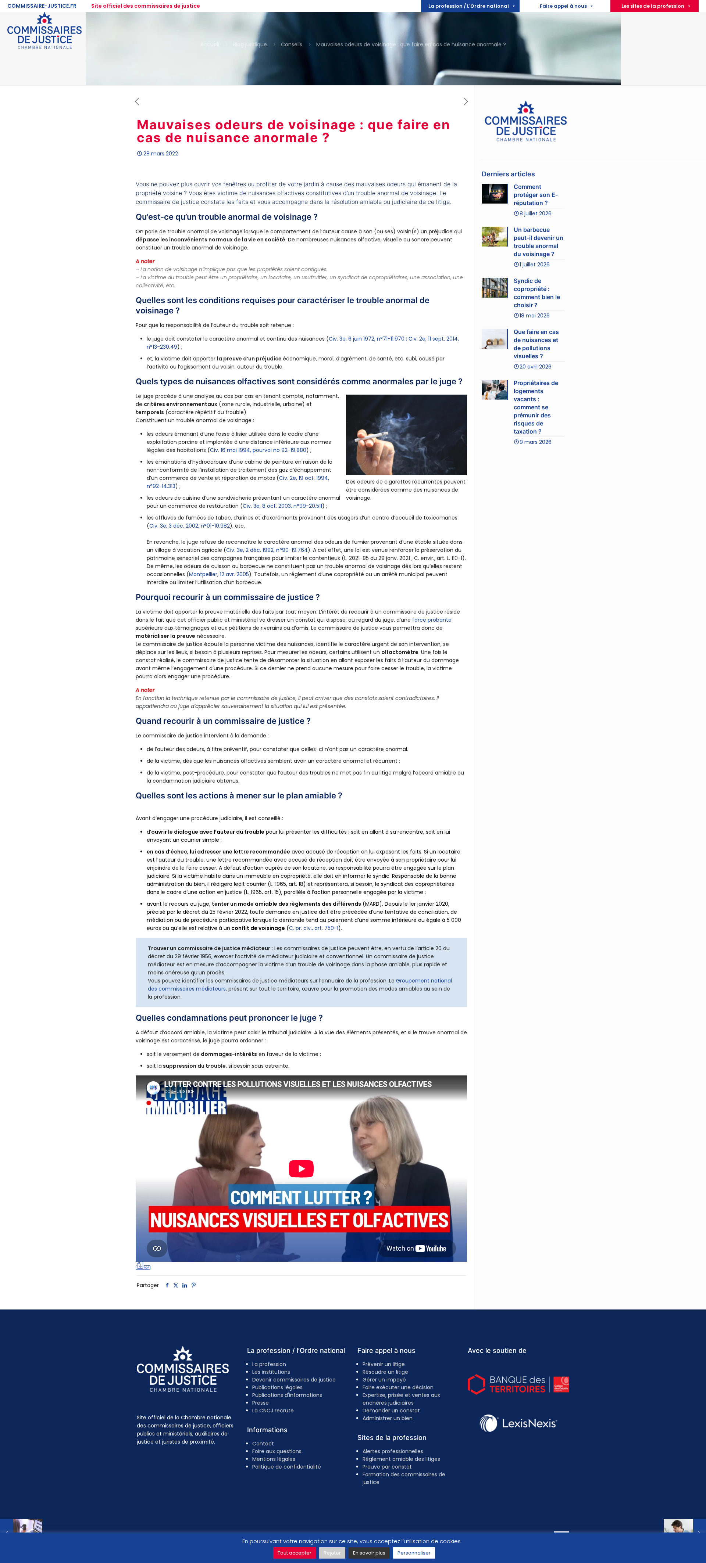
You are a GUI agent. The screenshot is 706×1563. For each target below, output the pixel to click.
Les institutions (271, 1372)
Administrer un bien (388, 1418)
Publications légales (277, 1387)
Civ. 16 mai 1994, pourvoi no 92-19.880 (258, 450)
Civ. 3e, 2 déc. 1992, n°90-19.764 (267, 550)
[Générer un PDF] (143, 1266)
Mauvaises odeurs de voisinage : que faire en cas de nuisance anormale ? (411, 44)
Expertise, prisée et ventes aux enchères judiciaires (401, 1398)
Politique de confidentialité (286, 1466)
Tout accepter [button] (294, 1552)
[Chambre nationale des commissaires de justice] (44, 47)
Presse (260, 1402)
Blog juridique (250, 44)
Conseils (291, 44)
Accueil (209, 44)
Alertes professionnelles (393, 1451)
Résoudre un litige (385, 1372)
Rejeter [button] (332, 1552)
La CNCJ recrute (273, 1410)
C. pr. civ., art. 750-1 (313, 928)
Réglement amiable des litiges (401, 1459)
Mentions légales (273, 1459)
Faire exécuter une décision (398, 1387)
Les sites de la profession (652, 6)
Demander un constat (391, 1410)
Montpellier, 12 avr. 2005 (219, 574)
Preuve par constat (387, 1466)
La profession (269, 1364)
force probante (432, 620)
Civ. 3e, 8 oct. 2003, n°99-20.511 (282, 506)
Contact (263, 1443)
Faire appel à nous (563, 6)
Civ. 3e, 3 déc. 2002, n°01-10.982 (189, 525)
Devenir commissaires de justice (294, 1379)
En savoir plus (369, 1552)
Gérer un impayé (384, 1379)
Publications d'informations (287, 1395)
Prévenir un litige (384, 1364)
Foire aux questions (277, 1451)
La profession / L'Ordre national (468, 6)
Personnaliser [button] (414, 1552)
